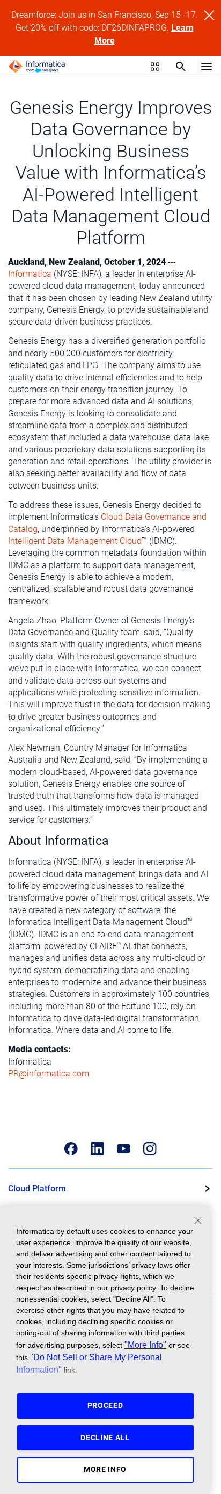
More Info (105, 1469)
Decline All (105, 1437)
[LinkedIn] (97, 1148)
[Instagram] (150, 1148)
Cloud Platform (37, 1188)
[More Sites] (155, 66)
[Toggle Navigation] (206, 66)
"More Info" (145, 1344)
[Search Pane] (180, 66)
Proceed (105, 1405)
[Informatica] (37, 66)
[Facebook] (71, 1148)
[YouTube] (123, 1148)
